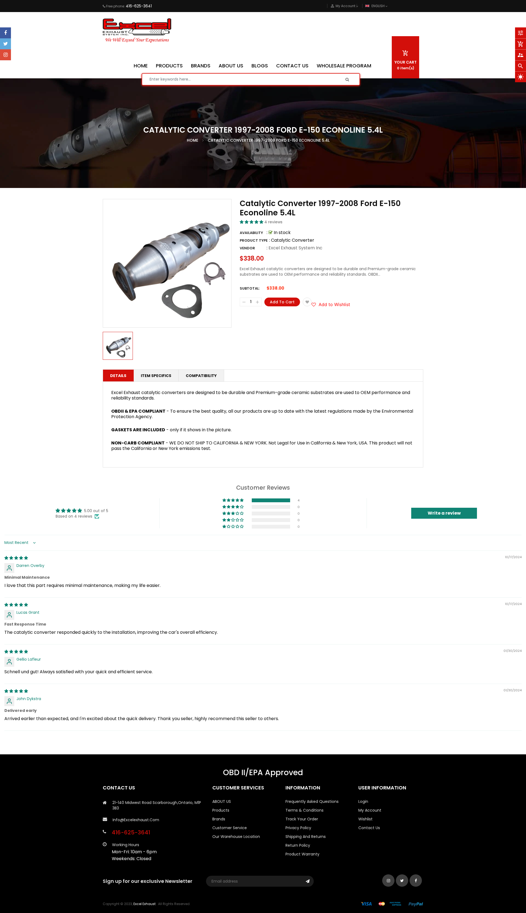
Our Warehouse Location (236, 836)
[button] (252, 222)
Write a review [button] (444, 513)
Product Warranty (302, 854)
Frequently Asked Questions (312, 801)
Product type (254, 240)
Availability (251, 232)
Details (118, 375)
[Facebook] (5, 32)
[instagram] (5, 54)
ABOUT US (221, 801)
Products (220, 810)
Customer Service (229, 828)
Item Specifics (156, 375)
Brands (218, 819)
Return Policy (297, 845)
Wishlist (365, 819)
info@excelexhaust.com (136, 820)
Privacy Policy (298, 828)
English (378, 6)
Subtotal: (250, 288)
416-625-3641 (139, 6)
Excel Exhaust (144, 903)
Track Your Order (301, 819)
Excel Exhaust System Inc (295, 248)
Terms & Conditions (304, 810)
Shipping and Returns (305, 836)
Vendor (247, 248)
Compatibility (201, 375)
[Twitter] (5, 43)
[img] (16, 558)
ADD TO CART (344, 896)
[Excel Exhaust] (392, 903)
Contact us (369, 828)
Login (363, 801)
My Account (369, 810)
